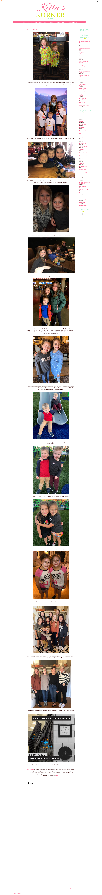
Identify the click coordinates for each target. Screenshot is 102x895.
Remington (81, 95)
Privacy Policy (17, 893)
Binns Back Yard (82, 88)
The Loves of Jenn (82, 98)
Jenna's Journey (82, 65)
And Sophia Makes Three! (84, 47)
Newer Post (29, 888)
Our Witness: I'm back (83, 53)
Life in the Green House (84, 152)
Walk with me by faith (83, 189)
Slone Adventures (82, 84)
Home (51, 888)
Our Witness (81, 52)
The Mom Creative (83, 130)
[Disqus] (51, 806)
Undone (80, 85)
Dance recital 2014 (82, 99)
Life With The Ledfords (84, 196)
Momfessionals (82, 118)
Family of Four (82, 94)
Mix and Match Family (83, 179)
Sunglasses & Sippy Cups (84, 75)
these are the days (82, 199)
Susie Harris (81, 149)
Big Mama (81, 133)
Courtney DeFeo (82, 160)
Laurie (80, 57)
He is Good (81, 62)
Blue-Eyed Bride (82, 186)
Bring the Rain (82, 202)
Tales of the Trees (82, 169)
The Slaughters (82, 136)
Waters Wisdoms (30, 769)
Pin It (28, 780)
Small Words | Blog (83, 146)
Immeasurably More (83, 205)
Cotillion (80, 58)
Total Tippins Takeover (84, 175)
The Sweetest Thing (83, 166)
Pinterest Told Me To (83, 114)
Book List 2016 (81, 72)
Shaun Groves (82, 140)
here (57, 775)
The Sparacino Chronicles (84, 71)
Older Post (72, 888)
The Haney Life (82, 192)
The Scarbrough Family (84, 79)
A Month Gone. (81, 43)
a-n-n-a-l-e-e (81, 163)
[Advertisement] (18, 50)
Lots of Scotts (81, 127)
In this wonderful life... (83, 172)
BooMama (81, 121)
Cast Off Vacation (82, 81)
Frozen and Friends (32, 30)
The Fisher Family (83, 124)
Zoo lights (80, 76)
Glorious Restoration (83, 61)
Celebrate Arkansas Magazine (84, 105)
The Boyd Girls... (82, 143)
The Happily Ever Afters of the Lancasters (84, 183)
